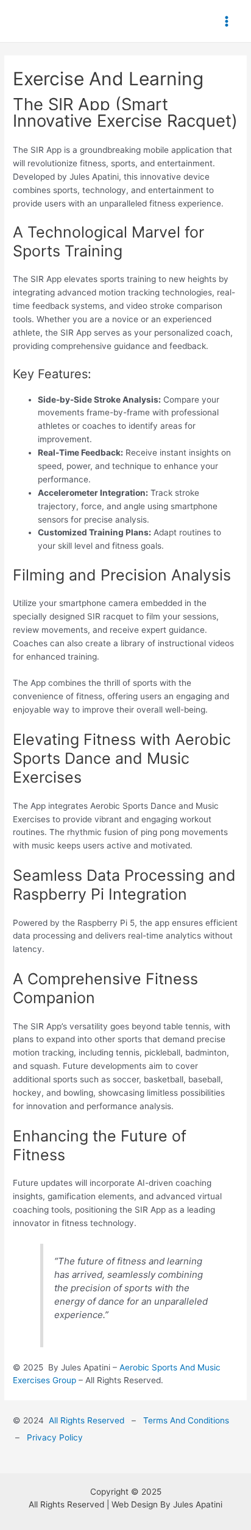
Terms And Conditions (187, 1420)
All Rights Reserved (86, 1420)
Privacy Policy (53, 1437)
